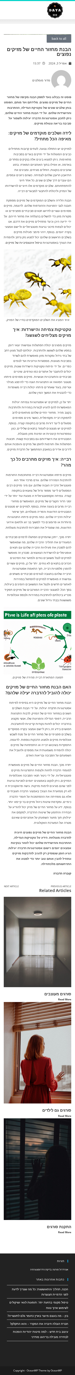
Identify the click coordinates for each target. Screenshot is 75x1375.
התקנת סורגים (59, 1226)
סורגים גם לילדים (56, 1110)
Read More (64, 999)
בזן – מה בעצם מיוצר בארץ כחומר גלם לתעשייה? (38, 1316)
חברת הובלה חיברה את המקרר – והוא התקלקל (39, 1324)
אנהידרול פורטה (60, 1269)
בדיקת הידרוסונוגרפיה (41, 1269)
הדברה (51, 708)
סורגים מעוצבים (57, 993)
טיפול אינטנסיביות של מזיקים (24, 243)
